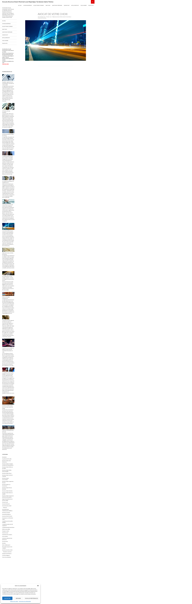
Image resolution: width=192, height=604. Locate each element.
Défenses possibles (6, 529)
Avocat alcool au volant (6, 505)
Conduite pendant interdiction (8, 527)
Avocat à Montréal (6, 504)
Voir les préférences (31, 598)
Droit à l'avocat (5, 532)
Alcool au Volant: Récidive (7, 490)
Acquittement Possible (6, 458)
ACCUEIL (20, 5)
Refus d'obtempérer (6, 545)
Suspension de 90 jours (7, 553)
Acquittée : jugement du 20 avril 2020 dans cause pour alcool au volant (8, 83)
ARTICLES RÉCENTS (75, 5)
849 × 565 (50, 16)
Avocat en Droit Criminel (7, 516)
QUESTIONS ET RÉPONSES (57, 5)
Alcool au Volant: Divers (7, 473)
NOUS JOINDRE (84, 5)
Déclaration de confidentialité (25, 601)
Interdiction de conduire (7, 534)
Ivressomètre (5, 536)
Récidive (4, 543)
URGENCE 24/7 (67, 5)
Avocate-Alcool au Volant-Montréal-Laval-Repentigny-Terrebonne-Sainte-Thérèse (27, 2)
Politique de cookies (14, 601)
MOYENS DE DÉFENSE (27, 5)
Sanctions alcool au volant (7, 550)
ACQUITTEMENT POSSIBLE (38, 5)
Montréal (5, 507)
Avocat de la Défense (6, 514)
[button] (38, 585)
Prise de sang (5, 541)
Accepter (7, 598)
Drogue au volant (5, 531)
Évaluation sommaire (7, 551)
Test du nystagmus (6, 555)
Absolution (4, 457)
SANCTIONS (48, 5)
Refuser (18, 598)
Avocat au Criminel (6, 512)
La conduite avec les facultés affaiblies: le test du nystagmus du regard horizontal (8, 374)
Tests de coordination (6, 557)
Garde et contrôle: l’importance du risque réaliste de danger (7, 407)
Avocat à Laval (5, 502)
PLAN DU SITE (91, 5)
